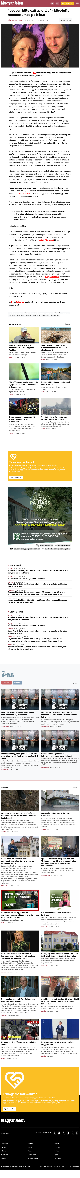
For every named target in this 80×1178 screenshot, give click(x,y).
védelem (41, 313)
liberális (28, 315)
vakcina (33, 313)
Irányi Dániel (12, 20)
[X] (63, 1133)
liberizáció (45, 315)
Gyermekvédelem (33, 1158)
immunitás (20, 315)
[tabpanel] (40, 731)
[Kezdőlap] (12, 3)
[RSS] (77, 1133)
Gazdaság (58, 1147)
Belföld (3, 1158)
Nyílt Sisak (4, 1154)
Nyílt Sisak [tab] (6, 683)
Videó (30, 1151)
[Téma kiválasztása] (52, 3)
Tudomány (58, 1158)
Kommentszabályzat (46, 1166)
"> (24, 193)
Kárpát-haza (32, 1154)
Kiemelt (26, 313)
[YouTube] (59, 1133)
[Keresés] (57, 3)
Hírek (20, 20)
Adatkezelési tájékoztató (61, 1166)
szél (10, 313)
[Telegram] (68, 1133)
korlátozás (36, 315)
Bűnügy (57, 1143)
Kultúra (57, 1151)
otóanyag (12, 315)
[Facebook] (54, 1133)
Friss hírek (4, 1143)
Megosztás (67, 20)
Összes (67, 324)
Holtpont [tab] (17, 683)
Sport (56, 1154)
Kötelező (57, 313)
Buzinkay (49, 313)
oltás (20, 313)
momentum (65, 313)
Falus (15, 313)
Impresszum (5, 1133)
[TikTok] (72, 1133)
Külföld (30, 1147)
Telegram (20, 302)
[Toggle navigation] (77, 3)
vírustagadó (55, 315)
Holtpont (30, 1143)
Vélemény (4, 1151)
